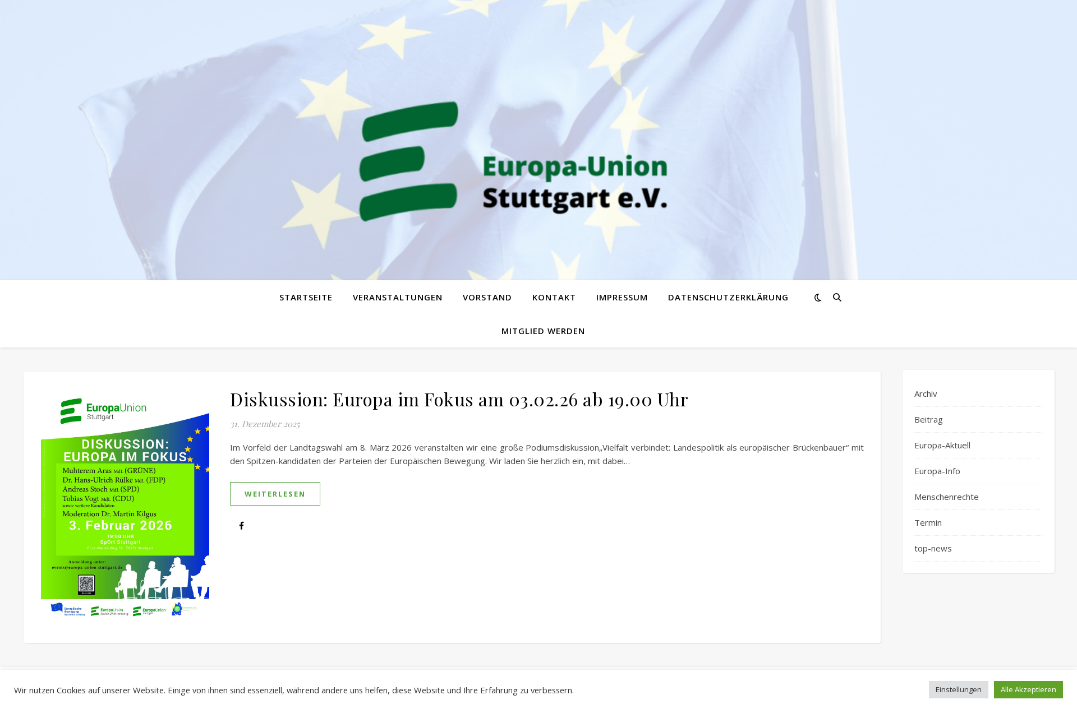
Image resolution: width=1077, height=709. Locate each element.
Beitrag (928, 419)
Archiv (925, 393)
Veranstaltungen (398, 297)
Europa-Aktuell (942, 445)
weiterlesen (275, 494)
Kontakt (554, 297)
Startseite (306, 297)
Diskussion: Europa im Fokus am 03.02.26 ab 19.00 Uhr (459, 399)
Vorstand (487, 297)
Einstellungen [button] (959, 689)
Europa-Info (937, 470)
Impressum (622, 297)
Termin (928, 522)
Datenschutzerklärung (728, 297)
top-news (933, 548)
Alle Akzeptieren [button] (1028, 689)
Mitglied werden (543, 330)
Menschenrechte (946, 496)
